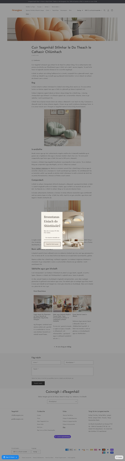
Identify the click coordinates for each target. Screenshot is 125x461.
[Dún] (82, 214)
